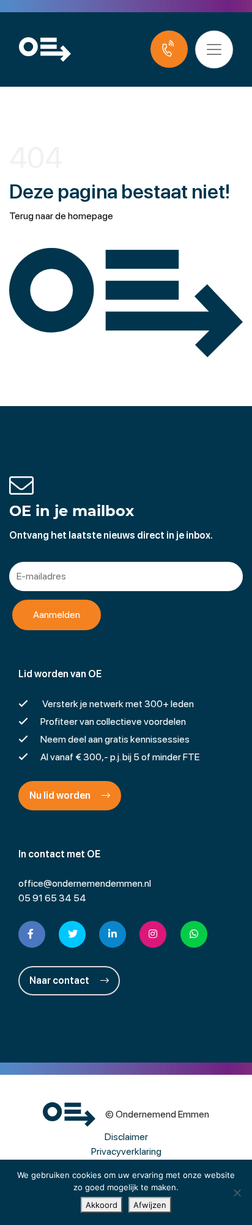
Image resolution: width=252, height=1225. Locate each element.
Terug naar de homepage (61, 216)
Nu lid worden (60, 795)
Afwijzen (149, 1205)
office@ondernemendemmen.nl (84, 883)
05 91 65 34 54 (52, 898)
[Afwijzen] (237, 1193)
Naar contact (60, 980)
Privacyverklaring (126, 1151)
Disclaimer (126, 1137)
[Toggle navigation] (214, 49)
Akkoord (101, 1205)
